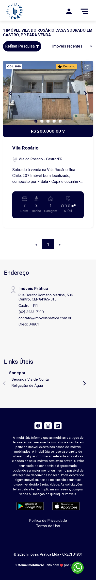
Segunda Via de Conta (30, 379)
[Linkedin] (58, 425)
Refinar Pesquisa (20, 46)
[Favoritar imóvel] (87, 67)
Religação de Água (27, 385)
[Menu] (84, 11)
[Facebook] (38, 425)
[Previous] (10, 93)
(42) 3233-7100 (31, 312)
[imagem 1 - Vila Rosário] (48, 93)
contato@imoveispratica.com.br (44, 318)
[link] (25, 11)
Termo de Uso (48, 526)
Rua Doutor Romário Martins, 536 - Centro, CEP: (47, 297)
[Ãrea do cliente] (69, 11)
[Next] (85, 93)
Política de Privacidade (48, 520)
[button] (87, 67)
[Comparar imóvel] (87, 74)
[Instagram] (48, 425)
